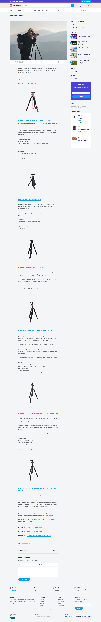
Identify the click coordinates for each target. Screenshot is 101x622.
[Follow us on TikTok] (83, 107)
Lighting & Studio (37, 10)
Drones (52, 10)
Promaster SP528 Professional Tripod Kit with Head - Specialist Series (37, 120)
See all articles (74, 71)
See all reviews (74, 78)
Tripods (46, 10)
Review (11, 18)
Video (24, 10)
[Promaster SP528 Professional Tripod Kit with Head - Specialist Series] (32, 87)
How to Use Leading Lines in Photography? (83, 61)
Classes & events (43, 607)
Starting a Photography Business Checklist (39, 535)
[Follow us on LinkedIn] (85, 107)
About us (42, 599)
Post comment (24, 579)
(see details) (14, 590)
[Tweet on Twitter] (20, 62)
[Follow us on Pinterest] (78, 107)
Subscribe (81, 96)
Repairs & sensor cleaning (45, 609)
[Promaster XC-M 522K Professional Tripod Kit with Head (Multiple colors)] (32, 297)
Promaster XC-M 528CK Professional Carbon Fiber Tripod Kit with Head (38, 413)
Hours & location (43, 603)
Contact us (42, 601)
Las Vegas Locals (87, 1)
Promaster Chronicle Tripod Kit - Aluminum (84, 117)
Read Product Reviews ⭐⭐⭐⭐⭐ (78, 27)
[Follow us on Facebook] (72, 107)
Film (58, 10)
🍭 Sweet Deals (75, 10)
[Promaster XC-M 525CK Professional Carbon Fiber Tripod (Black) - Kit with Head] (32, 456)
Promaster (80, 115)
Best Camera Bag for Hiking (34, 527)
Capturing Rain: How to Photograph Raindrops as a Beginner (83, 42)
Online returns (60, 599)
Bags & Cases (65, 10)
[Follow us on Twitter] (74, 107)
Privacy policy (60, 607)
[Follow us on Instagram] (76, 107)
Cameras (11, 10)
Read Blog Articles (74, 24)
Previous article (23, 550)
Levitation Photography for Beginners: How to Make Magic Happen (84, 48)
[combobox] (47, 5)
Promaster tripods (49, 515)
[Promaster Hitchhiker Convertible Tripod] (32, 166)
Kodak (79, 137)
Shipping (59, 603)
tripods (29, 72)
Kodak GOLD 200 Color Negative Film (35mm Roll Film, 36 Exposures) (84, 140)
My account (79, 6)
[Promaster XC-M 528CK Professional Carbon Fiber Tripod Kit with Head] (32, 378)
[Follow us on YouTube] (80, 107)
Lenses (18, 10)
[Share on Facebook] (15, 62)
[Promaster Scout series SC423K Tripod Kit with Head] (32, 234)
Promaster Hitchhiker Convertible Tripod (29, 199)
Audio (30, 10)
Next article (54, 550)
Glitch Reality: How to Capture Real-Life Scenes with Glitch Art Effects (84, 35)
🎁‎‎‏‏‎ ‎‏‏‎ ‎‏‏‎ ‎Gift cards (84, 10)
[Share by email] (22, 62)
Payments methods (61, 601)
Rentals (41, 605)
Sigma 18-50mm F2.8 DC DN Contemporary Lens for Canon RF (84, 128)
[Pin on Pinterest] (18, 62)
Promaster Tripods (33, 83)
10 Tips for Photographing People (84, 54)
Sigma (79, 126)
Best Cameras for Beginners (35, 531)
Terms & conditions (61, 605)
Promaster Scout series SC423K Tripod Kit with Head (33, 267)
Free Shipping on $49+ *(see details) (16, 1)
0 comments (62, 62)
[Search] (72, 5)
